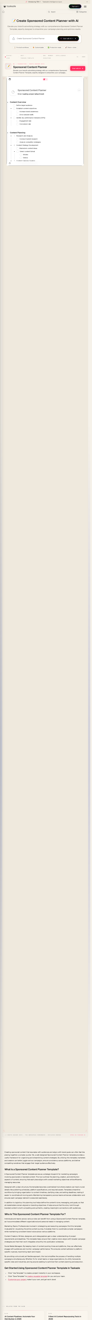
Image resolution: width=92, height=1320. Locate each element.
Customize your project (17, 1279)
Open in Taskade (76, 1135)
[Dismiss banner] (87, 1)
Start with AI (76, 68)
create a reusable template (37, 1276)
